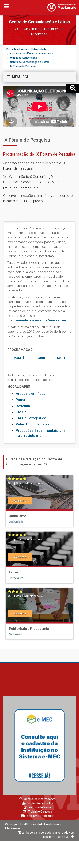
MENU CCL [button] (19, 77)
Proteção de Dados (40, 803)
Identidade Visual (40, 807)
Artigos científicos (30, 393)
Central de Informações (39, 799)
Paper (20, 399)
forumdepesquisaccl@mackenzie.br (42, 320)
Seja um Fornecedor (40, 815)
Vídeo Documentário (32, 424)
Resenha (23, 406)
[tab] (39, 77)
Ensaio (21, 412)
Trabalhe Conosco (40, 811)
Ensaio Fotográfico (31, 418)
